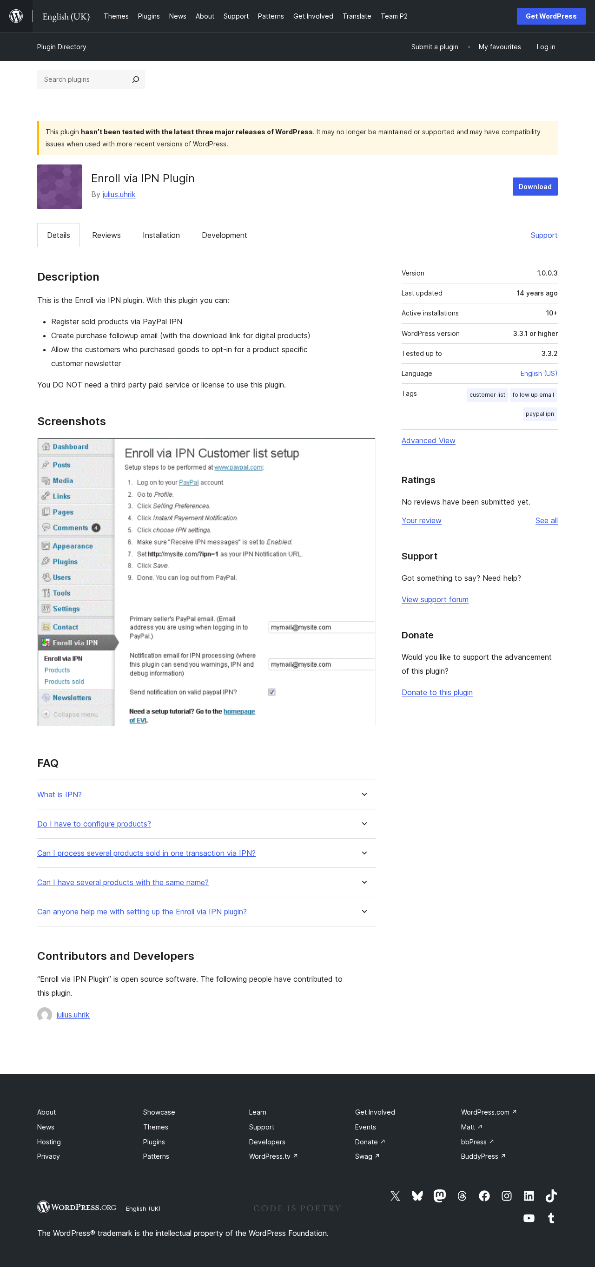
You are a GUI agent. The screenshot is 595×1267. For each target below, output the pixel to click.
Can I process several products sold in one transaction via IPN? (146, 853)
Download (535, 186)
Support (544, 235)
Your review (422, 520)
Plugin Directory (61, 47)
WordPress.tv (273, 1156)
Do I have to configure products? (94, 824)
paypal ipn (540, 413)
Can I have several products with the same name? (123, 882)
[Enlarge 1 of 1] (363, 450)
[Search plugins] (135, 79)
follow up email (533, 394)
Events (365, 1127)
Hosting (49, 1142)
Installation (161, 235)
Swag (367, 1156)
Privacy (48, 1156)
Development (224, 235)
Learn (257, 1112)
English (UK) (143, 1208)
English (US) (539, 373)
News (45, 1127)
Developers (267, 1142)
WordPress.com (489, 1112)
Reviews (106, 235)
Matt (472, 1127)
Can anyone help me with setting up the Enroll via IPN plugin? (142, 911)
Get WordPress (551, 16)
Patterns (156, 1156)
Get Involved (375, 1112)
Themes (155, 1127)
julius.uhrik (119, 194)
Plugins (154, 1142)
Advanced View (429, 440)
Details (58, 235)
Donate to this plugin (437, 692)
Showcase (159, 1112)
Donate (370, 1142)
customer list (487, 394)
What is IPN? (59, 794)
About (46, 1112)
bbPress (478, 1142)
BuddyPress (483, 1156)
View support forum (435, 599)
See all (547, 520)
